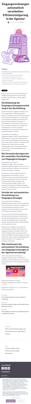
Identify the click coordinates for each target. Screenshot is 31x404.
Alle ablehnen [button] (21, 401)
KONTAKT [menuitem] (5, 375)
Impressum (24, 387)
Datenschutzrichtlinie (10, 389)
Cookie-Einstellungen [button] (15, 397)
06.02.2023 (4, 295)
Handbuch (4, 284)
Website (16, 287)
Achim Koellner (13, 22)
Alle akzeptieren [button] (10, 401)
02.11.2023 (4, 302)
